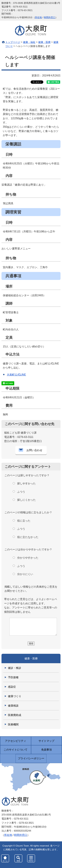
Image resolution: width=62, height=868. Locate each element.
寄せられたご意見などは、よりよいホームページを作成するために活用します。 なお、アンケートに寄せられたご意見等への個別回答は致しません (30, 605)
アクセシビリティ (15, 740)
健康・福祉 (29, 42)
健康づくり (14, 696)
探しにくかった (26, 499)
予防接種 (13, 677)
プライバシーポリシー (31, 758)
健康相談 (13, 705)
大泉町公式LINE (16, 374)
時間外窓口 (49, 17)
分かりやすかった (27, 557)
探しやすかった (26, 483)
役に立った (23, 520)
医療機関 (13, 724)
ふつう (21, 491)
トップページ (12, 42)
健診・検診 (14, 668)
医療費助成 (14, 715)
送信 (31, 643)
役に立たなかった (27, 537)
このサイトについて (15, 749)
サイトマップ (46, 740)
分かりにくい (25, 574)
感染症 (12, 686)
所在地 (38, 17)
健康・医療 (44, 42)
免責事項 (46, 749)
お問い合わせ (34, 450)
